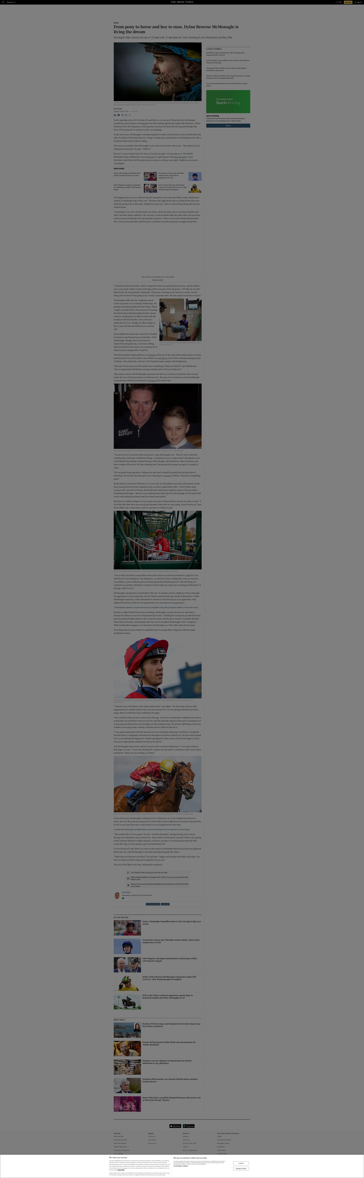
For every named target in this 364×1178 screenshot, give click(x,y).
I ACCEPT (241, 1163)
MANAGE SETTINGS (241, 1168)
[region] (182, 1166)
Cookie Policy (121, 1170)
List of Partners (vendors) (180, 1166)
